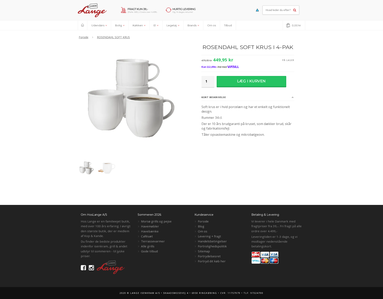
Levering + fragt (209, 236)
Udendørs (98, 25)
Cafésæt (147, 236)
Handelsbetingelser (212, 241)
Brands (192, 25)
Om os (211, 25)
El (155, 25)
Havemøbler (150, 226)
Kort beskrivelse (213, 97)
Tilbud (228, 25)
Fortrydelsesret (209, 256)
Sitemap (204, 251)
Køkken (138, 25)
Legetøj (172, 25)
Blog (201, 226)
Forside (203, 221)
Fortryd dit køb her (212, 261)
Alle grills (147, 246)
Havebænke (150, 231)
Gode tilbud (149, 251)
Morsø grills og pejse (156, 221)
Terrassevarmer (153, 241)
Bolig (118, 25)
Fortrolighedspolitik (212, 246)
